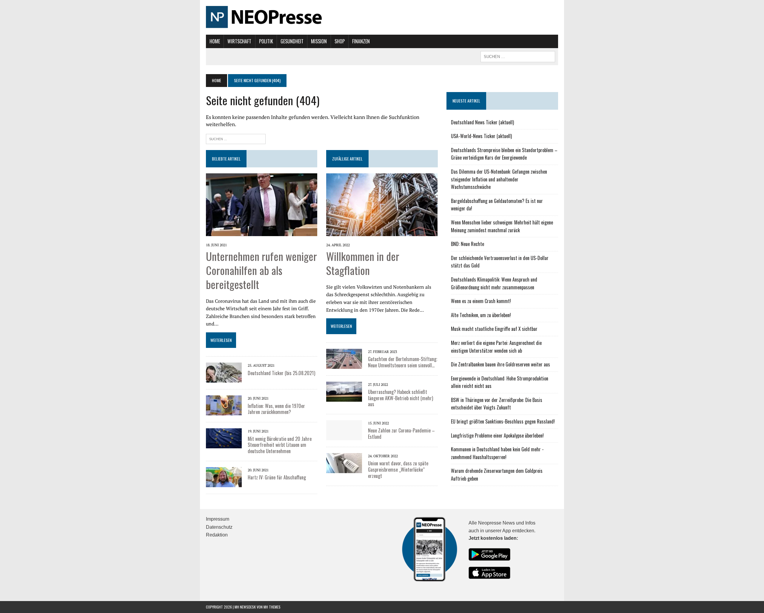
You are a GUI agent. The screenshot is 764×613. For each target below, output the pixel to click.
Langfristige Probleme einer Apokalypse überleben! (497, 435)
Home (215, 41)
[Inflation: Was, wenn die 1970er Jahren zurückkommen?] (224, 411)
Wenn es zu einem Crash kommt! (481, 301)
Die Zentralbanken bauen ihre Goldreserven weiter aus (500, 364)
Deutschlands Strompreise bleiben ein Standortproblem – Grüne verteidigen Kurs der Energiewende (504, 153)
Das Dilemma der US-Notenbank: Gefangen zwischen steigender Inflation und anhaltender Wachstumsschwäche (499, 179)
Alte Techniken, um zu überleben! (481, 315)
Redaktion (217, 534)
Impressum (217, 519)
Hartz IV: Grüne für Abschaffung (277, 477)
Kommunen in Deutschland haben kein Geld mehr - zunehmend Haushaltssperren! (497, 453)
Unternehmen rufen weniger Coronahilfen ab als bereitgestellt (261, 270)
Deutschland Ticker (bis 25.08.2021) (281, 373)
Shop (340, 41)
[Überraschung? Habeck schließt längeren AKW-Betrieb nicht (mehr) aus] (344, 397)
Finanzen (361, 41)
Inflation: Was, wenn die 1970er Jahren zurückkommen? (276, 409)
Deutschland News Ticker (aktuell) (482, 122)
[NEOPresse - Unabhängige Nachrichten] (382, 17)
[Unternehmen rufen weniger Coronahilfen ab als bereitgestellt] (261, 232)
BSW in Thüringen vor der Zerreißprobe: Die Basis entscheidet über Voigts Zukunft (496, 403)
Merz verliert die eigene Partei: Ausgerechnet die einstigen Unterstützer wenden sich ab (496, 346)
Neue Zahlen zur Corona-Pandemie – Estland (401, 433)
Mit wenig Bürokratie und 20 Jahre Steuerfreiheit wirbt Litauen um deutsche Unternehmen (280, 445)
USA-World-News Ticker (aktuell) (481, 136)
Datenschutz (219, 527)
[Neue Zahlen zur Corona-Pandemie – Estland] (344, 436)
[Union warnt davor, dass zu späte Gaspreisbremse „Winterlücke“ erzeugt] (344, 469)
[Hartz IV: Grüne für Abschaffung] (224, 483)
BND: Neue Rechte (467, 243)
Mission (319, 41)
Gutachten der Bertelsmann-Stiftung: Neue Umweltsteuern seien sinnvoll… (402, 362)
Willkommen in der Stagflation (362, 263)
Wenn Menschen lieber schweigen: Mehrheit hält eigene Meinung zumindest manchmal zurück (502, 226)
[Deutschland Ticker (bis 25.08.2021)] (224, 378)
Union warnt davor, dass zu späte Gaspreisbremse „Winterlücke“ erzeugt (398, 469)
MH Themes (272, 606)
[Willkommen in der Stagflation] (382, 232)
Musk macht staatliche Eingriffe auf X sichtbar (494, 328)
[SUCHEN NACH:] (517, 55)
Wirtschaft (239, 41)
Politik (266, 41)
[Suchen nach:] (236, 138)
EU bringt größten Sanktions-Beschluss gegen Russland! (503, 421)
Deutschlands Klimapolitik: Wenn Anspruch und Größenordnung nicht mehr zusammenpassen (494, 283)
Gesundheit (292, 41)
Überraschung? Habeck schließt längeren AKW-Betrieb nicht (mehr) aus (400, 398)
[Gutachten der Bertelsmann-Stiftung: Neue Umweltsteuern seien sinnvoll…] (344, 364)
